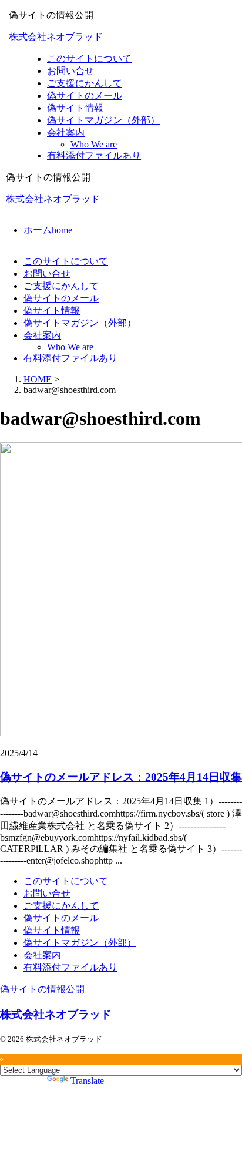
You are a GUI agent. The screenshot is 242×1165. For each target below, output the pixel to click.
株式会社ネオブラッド (56, 37)
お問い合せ (46, 273)
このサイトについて (65, 261)
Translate (87, 1081)
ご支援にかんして (61, 286)
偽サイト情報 (51, 310)
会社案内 (42, 335)
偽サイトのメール (61, 298)
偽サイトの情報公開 (42, 989)
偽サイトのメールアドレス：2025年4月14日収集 (121, 777)
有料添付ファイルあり (70, 358)
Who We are (70, 347)
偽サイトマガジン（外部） (79, 323)
